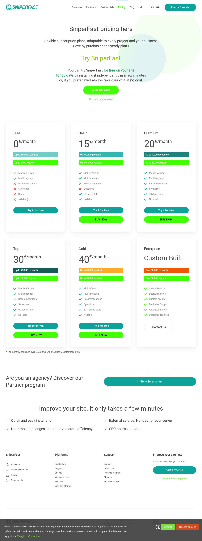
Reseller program (152, 381)
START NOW (103, 90)
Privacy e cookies (112, 481)
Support (107, 464)
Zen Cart (59, 481)
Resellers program (112, 473)
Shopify (58, 473)
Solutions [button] (77, 7)
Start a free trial (180, 7)
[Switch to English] (158, 7)
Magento (59, 468)
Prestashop (60, 464)
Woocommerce (62, 477)
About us (108, 477)
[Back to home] (22, 7)
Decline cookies (187, 527)
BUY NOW (101, 219)
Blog (132, 7)
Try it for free (36, 210)
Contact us (159, 327)
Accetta (168, 527)
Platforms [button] (91, 7)
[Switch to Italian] (152, 7)
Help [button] (140, 7)
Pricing (121, 7)
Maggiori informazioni (28, 536)
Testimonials (107, 7)
